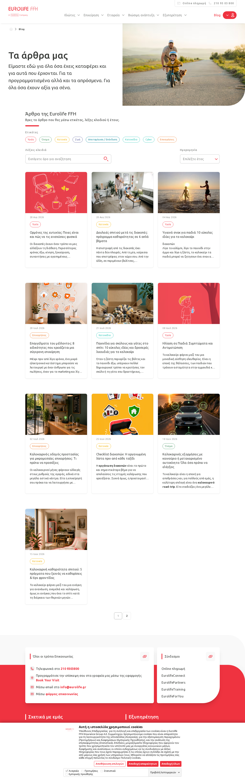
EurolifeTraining (173, 689)
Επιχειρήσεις (167, 139)
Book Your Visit (47, 680)
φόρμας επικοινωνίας (62, 694)
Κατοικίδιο (131, 139)
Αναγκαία (74, 770)
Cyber (148, 139)
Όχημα (45, 139)
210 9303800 (70, 668)
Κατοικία (62, 139)
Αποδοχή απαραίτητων (143, 763)
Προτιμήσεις (91, 770)
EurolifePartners (173, 682)
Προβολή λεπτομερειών (163, 772)
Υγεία (31, 139)
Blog (217, 15)
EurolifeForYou (173, 696)
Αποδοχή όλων (171, 763)
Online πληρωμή (173, 668)
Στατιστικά (109, 770)
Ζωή (77, 139)
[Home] (11, 29)
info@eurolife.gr (73, 687)
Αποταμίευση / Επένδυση (102, 139)
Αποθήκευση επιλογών (110, 763)
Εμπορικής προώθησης (81, 774)
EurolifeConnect (173, 675)
